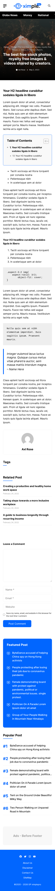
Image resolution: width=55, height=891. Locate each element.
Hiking (13, 47)
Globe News (10, 15)
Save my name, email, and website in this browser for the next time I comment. (28, 614)
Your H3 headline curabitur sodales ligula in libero (29, 157)
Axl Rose (21, 70)
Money (27, 15)
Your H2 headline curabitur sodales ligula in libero (27, 149)
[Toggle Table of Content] (44, 141)
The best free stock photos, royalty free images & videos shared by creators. (27, 59)
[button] (49, 6)
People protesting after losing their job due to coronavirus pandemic (29, 671)
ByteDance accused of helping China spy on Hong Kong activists (30, 656)
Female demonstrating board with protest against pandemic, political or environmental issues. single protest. (29, 689)
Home (6, 47)
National (43, 15)
